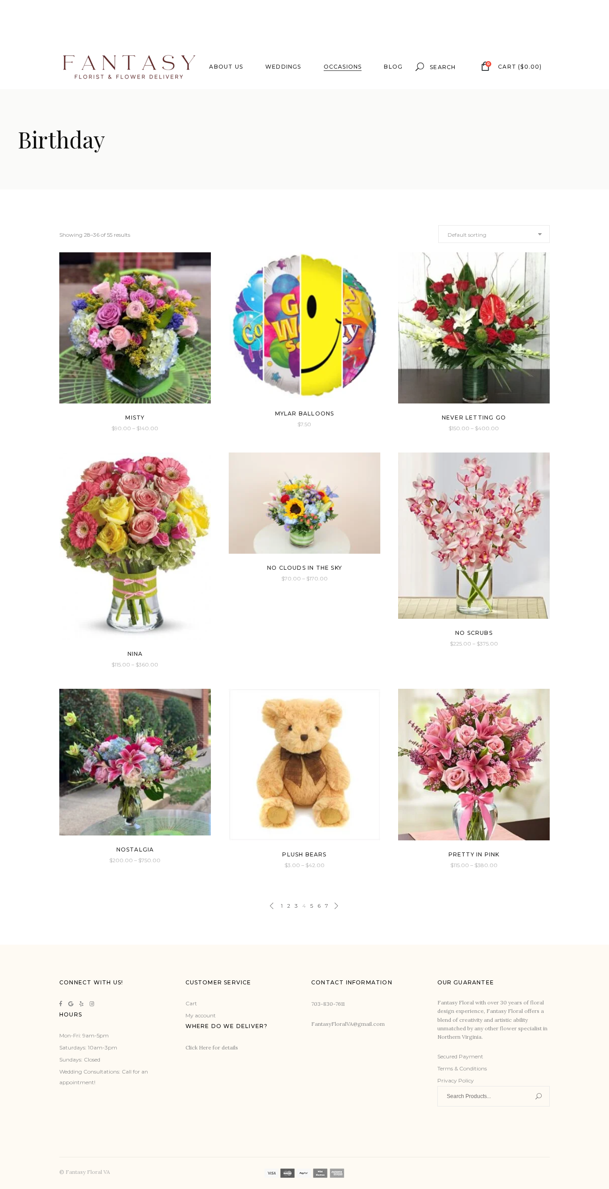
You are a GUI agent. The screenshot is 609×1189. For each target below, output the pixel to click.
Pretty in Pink (474, 854)
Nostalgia (135, 849)
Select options (115, 427)
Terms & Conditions (462, 1068)
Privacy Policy (455, 1080)
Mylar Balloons (304, 413)
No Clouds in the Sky (304, 567)
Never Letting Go (474, 417)
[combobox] (494, 234)
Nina (135, 653)
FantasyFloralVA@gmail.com (348, 1023)
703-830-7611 (328, 1003)
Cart (191, 1003)
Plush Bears (304, 854)
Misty (134, 417)
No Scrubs (474, 632)
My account (200, 1015)
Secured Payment (460, 1056)
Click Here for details (211, 1047)
